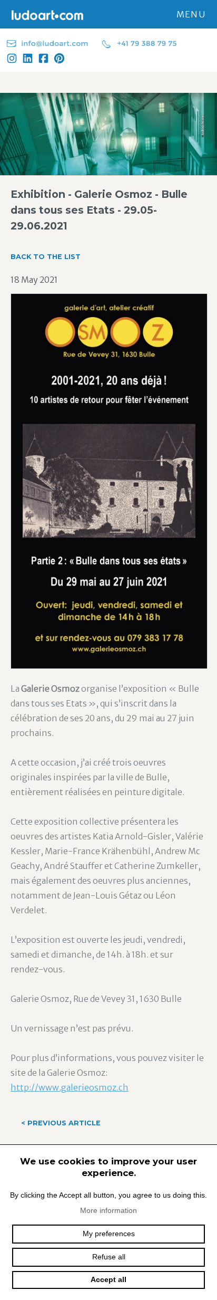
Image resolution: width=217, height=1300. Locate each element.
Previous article (61, 1123)
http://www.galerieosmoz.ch (70, 1087)
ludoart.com (45, 15)
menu (190, 14)
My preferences (109, 1233)
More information (108, 1210)
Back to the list (46, 257)
